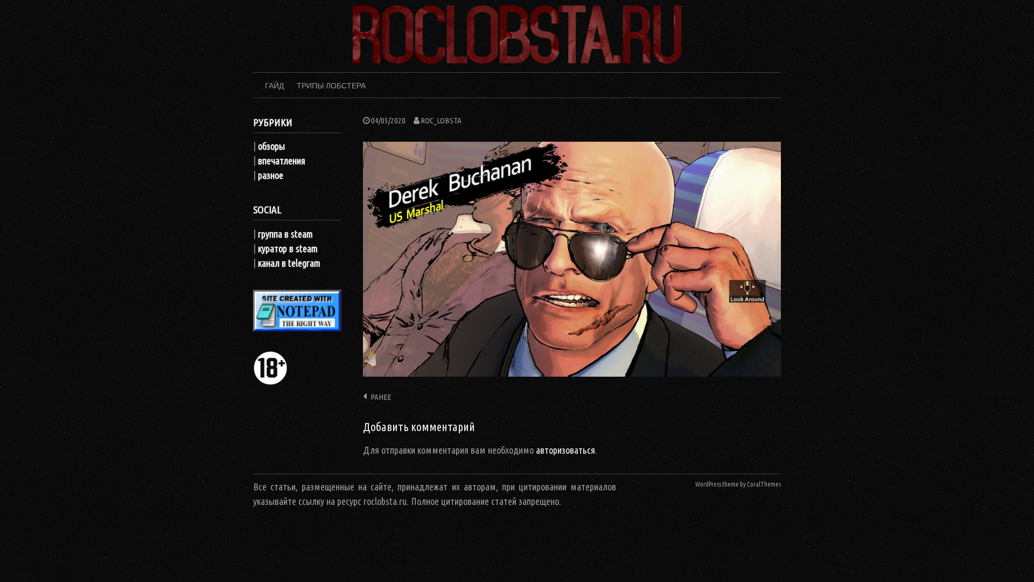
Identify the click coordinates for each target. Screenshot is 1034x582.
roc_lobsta (441, 120)
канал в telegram (289, 263)
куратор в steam (288, 248)
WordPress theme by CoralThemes (738, 484)
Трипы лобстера (331, 85)
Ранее (381, 396)
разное (270, 175)
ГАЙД (274, 85)
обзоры (271, 146)
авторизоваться (565, 450)
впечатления (281, 160)
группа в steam (285, 233)
